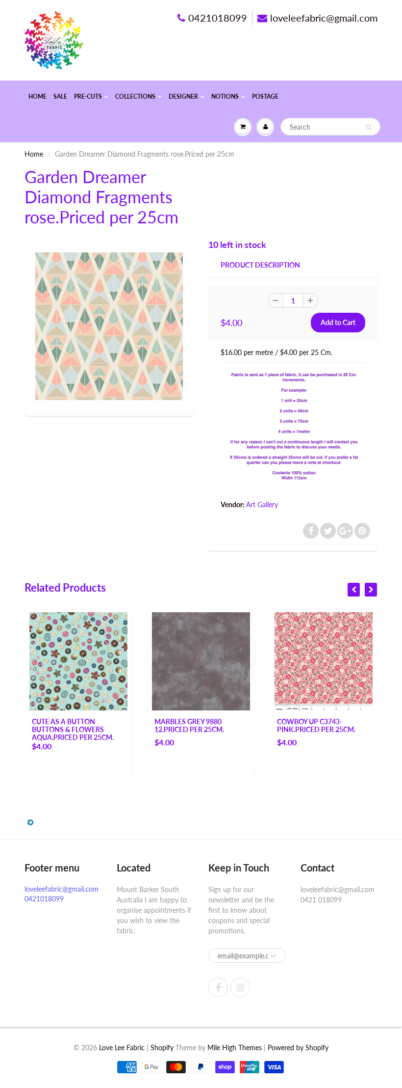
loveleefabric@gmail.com (323, 18)
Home (37, 96)
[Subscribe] (273, 956)
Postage (265, 96)
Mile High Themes (234, 1047)
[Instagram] (240, 987)
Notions (225, 96)
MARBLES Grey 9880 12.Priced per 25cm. (189, 725)
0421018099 (217, 18)
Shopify (162, 1047)
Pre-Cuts (88, 96)
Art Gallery (262, 504)
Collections (135, 96)
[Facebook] (218, 987)
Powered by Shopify (298, 1047)
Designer (183, 96)
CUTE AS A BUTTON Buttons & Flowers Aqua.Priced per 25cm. (73, 729)
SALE (60, 96)
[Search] (368, 127)
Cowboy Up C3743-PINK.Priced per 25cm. (316, 725)
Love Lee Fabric (122, 1047)
